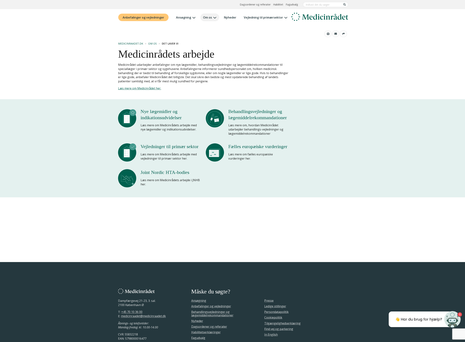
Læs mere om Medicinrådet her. (139, 88)
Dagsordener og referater (255, 4)
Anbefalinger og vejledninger (143, 17)
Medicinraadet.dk (130, 43)
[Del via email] (335, 34)
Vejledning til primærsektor (263, 17)
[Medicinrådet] (319, 17)
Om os (207, 17)
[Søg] (344, 4)
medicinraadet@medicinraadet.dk (143, 316)
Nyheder (230, 17)
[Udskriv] (327, 34)
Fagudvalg (292, 4)
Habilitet (278, 4)
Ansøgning (183, 17)
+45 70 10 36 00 (131, 312)
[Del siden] (343, 34)
